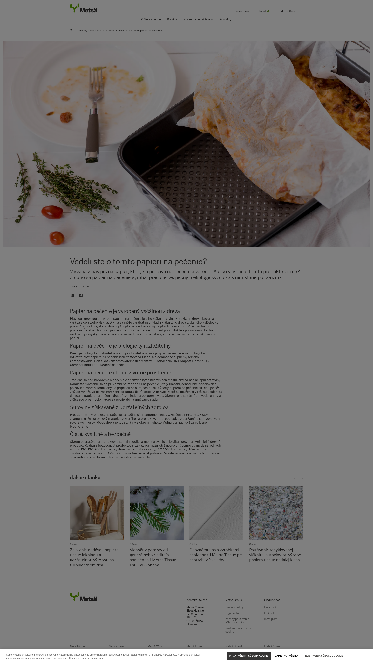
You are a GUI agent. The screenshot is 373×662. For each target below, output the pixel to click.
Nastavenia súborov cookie (324, 655)
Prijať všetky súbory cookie (248, 655)
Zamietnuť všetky (287, 655)
